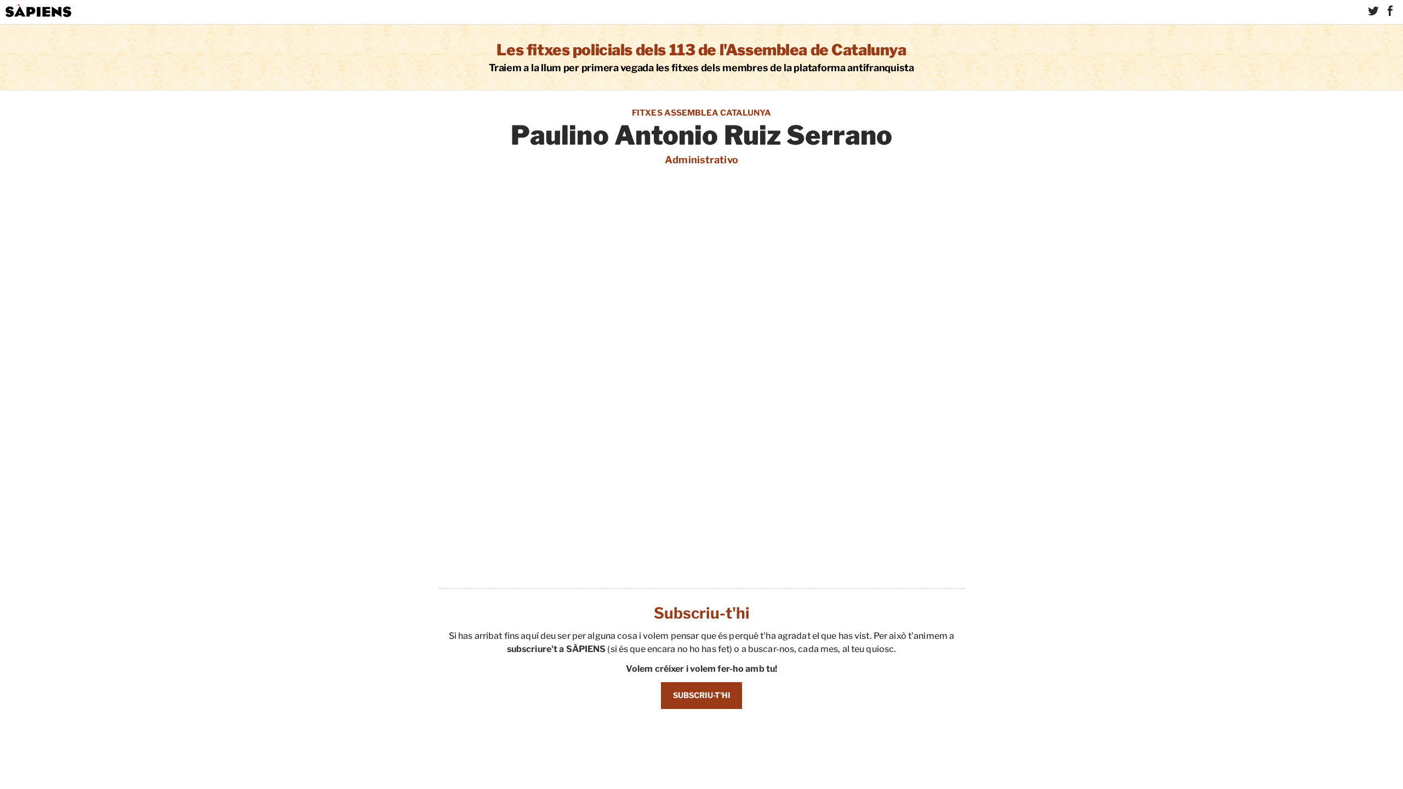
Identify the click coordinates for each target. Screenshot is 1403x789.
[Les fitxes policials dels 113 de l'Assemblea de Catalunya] (701, 57)
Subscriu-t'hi (702, 695)
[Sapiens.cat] (38, 11)
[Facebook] (1390, 11)
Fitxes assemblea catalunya (701, 113)
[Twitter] (1373, 11)
